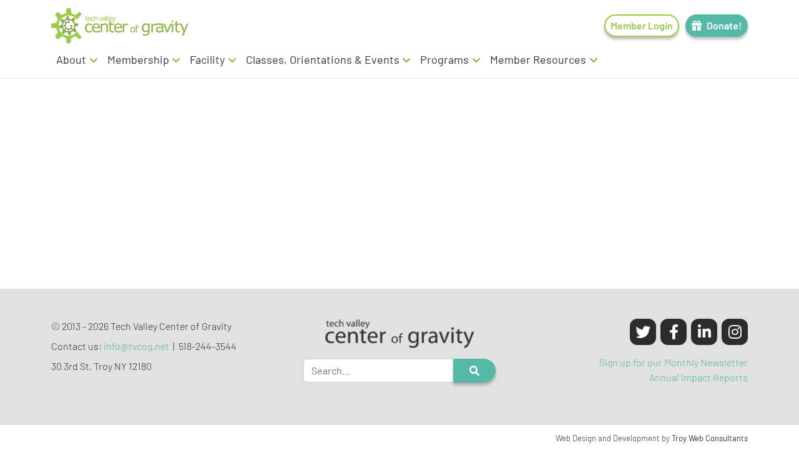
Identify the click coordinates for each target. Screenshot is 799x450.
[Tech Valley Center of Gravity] (120, 25)
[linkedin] (704, 332)
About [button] (71, 59)
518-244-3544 (208, 346)
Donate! (724, 25)
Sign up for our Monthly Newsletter (673, 362)
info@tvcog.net (136, 346)
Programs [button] (444, 59)
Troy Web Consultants (710, 438)
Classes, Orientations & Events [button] (323, 59)
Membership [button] (138, 59)
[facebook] (673, 332)
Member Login (641, 25)
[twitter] (643, 332)
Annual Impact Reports (698, 377)
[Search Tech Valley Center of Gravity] (474, 370)
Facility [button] (207, 59)
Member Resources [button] (538, 59)
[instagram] (735, 332)
